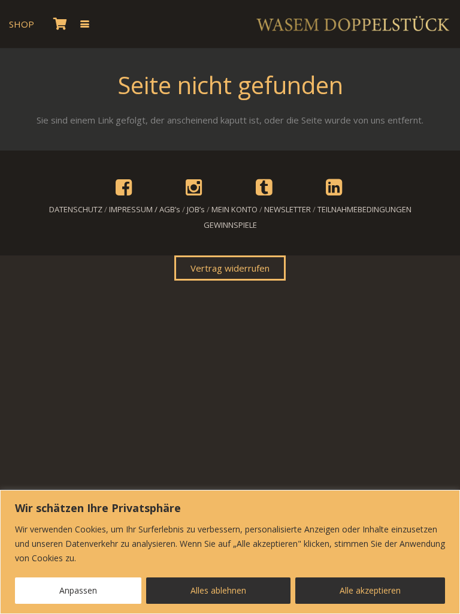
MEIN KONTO (234, 209)
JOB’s (196, 209)
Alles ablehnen (218, 590)
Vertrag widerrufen (230, 268)
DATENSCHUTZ (75, 209)
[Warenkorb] (60, 24)
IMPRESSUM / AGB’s (144, 209)
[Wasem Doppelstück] (352, 24)
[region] (230, 552)
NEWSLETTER (287, 209)
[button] (84, 24)
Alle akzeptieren (370, 590)
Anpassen (78, 590)
